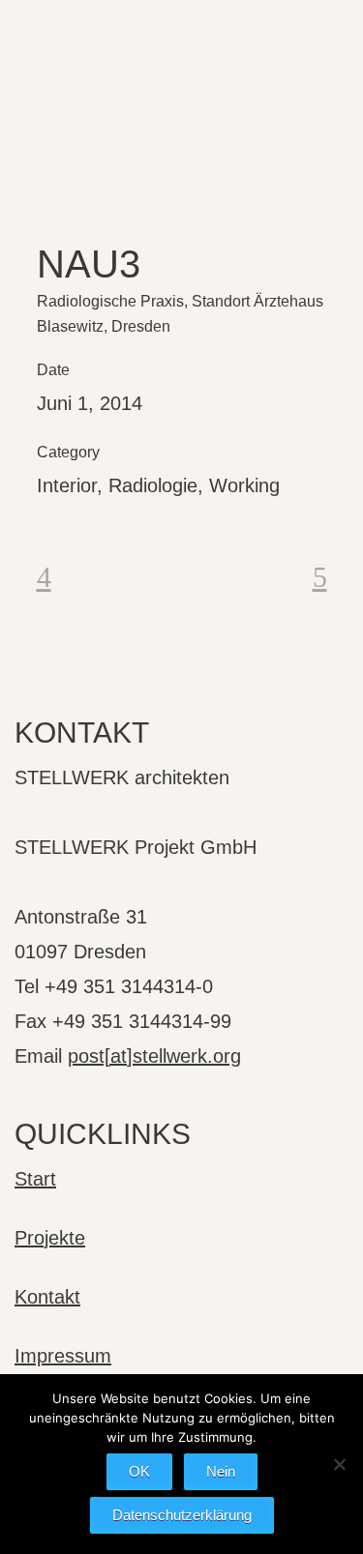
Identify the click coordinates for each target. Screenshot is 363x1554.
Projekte (50, 1237)
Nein (220, 1471)
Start (35, 1178)
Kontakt (47, 1296)
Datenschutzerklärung (182, 1515)
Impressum (63, 1355)
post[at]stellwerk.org (154, 1056)
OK (139, 1471)
